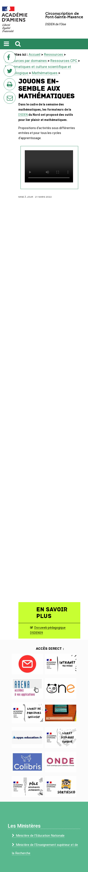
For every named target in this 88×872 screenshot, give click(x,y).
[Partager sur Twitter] (10, 72)
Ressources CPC (64, 61)
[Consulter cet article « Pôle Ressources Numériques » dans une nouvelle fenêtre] (27, 786)
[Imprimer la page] (10, 85)
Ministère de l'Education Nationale (40, 835)
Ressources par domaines (26, 61)
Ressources (54, 54)
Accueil (34, 54)
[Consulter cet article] (27, 664)
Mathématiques (45, 73)
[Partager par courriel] (7, 95)
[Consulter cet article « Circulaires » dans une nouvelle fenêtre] (60, 712)
